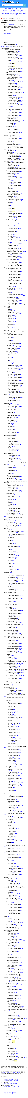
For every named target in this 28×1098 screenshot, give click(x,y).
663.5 (13, 1028)
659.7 (20, 288)
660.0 (21, 94)
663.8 (19, 228)
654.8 (22, 531)
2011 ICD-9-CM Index (17, 1072)
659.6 (20, 121)
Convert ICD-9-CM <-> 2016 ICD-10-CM (11, 1087)
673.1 (18, 129)
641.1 (18, 449)
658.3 (14, 286)
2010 (14, 1079)
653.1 (17, 54)
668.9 (15, 131)
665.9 (19, 158)
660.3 (13, 382)
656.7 (16, 297)
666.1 (9, 149)
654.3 (17, 488)
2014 (7, 33)
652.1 (19, 165)
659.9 (14, 494)
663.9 (15, 219)
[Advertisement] (12, 38)
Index (7, 1078)
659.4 (16, 640)
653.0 (20, 89)
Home (2, 8)
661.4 (14, 150)
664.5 (13, 418)
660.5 (19, 282)
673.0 (14, 126)
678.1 (14, 950)
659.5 (14, 124)
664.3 (16, 532)
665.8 (14, 289)
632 (9, 267)
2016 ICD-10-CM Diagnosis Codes (10, 1086)
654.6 (12, 80)
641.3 (17, 440)
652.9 (22, 92)
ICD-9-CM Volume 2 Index (6, 46)
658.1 (18, 348)
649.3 (16, 187)
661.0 (23, 295)
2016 (5, 1092)
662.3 (22, 280)
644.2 (10, 528)
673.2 (18, 352)
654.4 (24, 120)
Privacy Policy (9, 1083)
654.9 (20, 86)
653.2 (11, 60)
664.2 (15, 557)
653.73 (3, 1064)
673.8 (10, 360)
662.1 (15, 819)
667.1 (18, 848)
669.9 (16, 74)
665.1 (12, 588)
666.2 (14, 467)
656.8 (11, 309)
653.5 (14, 95)
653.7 (18, 75)
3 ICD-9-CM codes (13, 24)
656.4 (19, 264)
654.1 (18, 409)
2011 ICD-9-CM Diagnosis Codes (12, 8)
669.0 (13, 310)
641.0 (19, 616)
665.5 (16, 537)
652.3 (12, 254)
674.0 (12, 140)
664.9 (12, 529)
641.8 (13, 456)
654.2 (20, 778)
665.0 (15, 589)
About (5, 1083)
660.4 (17, 44)
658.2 (12, 285)
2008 (10, 1080)
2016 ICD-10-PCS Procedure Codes (10, 1089)
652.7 (14, 804)
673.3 (12, 362)
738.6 (18, 51)
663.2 (22, 194)
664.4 (12, 540)
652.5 (24, 383)
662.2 (15, 822)
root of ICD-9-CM (5, 1072)
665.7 (16, 420)
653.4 (8, 170)
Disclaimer (15, 1083)
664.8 (17, 569)
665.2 (19, 369)
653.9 (16, 301)
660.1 (20, 55)
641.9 (11, 161)
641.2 (13, 141)
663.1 (15, 196)
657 (14, 315)
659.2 (15, 407)
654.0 (17, 84)
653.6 (16, 475)
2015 (10, 33)
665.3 (20, 132)
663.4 (11, 242)
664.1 (12, 549)
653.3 (12, 69)
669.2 (22, 626)
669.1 (12, 655)
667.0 (16, 117)
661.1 (17, 143)
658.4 (12, 128)
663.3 (19, 223)
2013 (5, 33)
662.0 (14, 821)
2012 (24, 32)
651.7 (10, 403)
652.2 (19, 164)
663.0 (16, 197)
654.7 (12, 106)
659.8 (18, 496)
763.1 (19, 52)
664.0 (19, 190)
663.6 (13, 225)
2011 (10, 1079)
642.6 (12, 340)
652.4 (16, 167)
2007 (14, 1080)
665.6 (16, 417)
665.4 (13, 188)
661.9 (15, 83)
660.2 (21, 81)
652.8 (18, 114)
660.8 (19, 386)
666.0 (16, 118)
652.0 (16, 670)
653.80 (13, 1064)
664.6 (10, 535)
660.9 (15, 658)
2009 (5, 1080)
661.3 (15, 766)
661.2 (15, 174)
